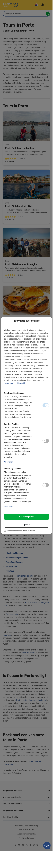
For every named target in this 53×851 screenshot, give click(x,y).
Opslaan (26, 524)
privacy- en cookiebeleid (14, 383)
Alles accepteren (26, 516)
